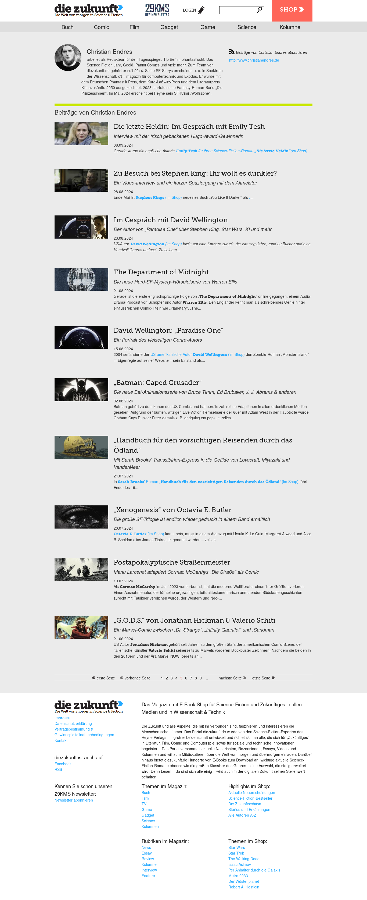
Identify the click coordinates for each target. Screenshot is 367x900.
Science (247, 27)
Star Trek (236, 853)
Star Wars (236, 847)
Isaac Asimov (239, 864)
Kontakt (61, 740)
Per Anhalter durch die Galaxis (254, 870)
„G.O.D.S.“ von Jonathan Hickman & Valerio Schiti (194, 621)
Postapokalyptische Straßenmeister (172, 562)
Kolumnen (150, 826)
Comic (101, 27)
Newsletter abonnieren (74, 800)
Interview (149, 870)
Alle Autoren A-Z (242, 815)
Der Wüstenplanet (243, 881)
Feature (148, 875)
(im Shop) (159, 197)
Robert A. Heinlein (243, 887)
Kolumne (290, 27)
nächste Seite (230, 678)
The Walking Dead (244, 858)
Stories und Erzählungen (249, 809)
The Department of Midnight (161, 272)
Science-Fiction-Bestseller (250, 798)
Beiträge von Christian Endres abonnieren (271, 52)
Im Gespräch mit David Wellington (171, 220)
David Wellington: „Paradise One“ (168, 331)
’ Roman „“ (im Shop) (208, 481)
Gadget (169, 27)
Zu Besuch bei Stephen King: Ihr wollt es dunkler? (195, 174)
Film (134, 27)
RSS (58, 769)
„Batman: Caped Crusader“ (158, 383)
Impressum (64, 717)
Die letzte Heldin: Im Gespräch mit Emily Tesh (189, 127)
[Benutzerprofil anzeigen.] (68, 69)
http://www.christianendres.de (254, 60)
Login (189, 10)
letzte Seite (260, 678)
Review (148, 858)
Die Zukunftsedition (244, 803)
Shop (288, 10)
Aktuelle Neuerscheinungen (251, 792)
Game (207, 27)
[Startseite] (89, 9)
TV (144, 803)
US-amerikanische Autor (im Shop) (197, 354)
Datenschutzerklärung (73, 723)
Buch (68, 27)
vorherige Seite (137, 678)
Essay (147, 853)
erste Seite (106, 678)
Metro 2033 (238, 875)
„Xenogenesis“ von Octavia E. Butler (173, 510)
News (146, 847)
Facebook (63, 763)
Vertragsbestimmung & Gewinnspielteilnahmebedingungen (84, 731)
